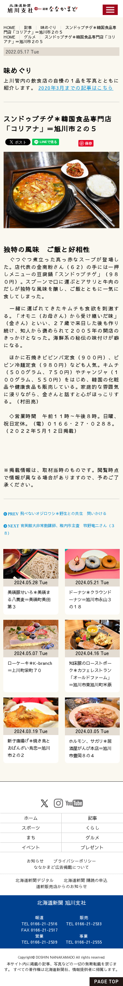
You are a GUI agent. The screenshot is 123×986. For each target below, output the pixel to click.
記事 (28, 27)
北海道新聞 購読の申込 (86, 880)
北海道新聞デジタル (34, 880)
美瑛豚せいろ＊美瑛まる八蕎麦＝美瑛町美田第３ (29, 599)
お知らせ (35, 861)
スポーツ (31, 827)
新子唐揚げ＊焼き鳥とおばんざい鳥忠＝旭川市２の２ (29, 748)
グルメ (30, 36)
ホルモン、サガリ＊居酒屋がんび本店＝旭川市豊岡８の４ (90, 748)
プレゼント (92, 847)
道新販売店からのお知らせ (61, 886)
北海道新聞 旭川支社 (61, 902)
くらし (92, 827)
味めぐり (48, 27)
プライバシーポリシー (74, 861)
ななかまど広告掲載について (61, 867)
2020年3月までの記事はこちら (75, 87)
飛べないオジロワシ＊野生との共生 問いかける (57, 513)
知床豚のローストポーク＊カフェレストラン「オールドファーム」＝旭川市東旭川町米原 (90, 674)
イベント (31, 847)
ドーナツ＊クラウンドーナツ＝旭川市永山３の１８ (90, 599)
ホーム (31, 818)
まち (30, 837)
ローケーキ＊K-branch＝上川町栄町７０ (30, 666)
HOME (9, 27)
